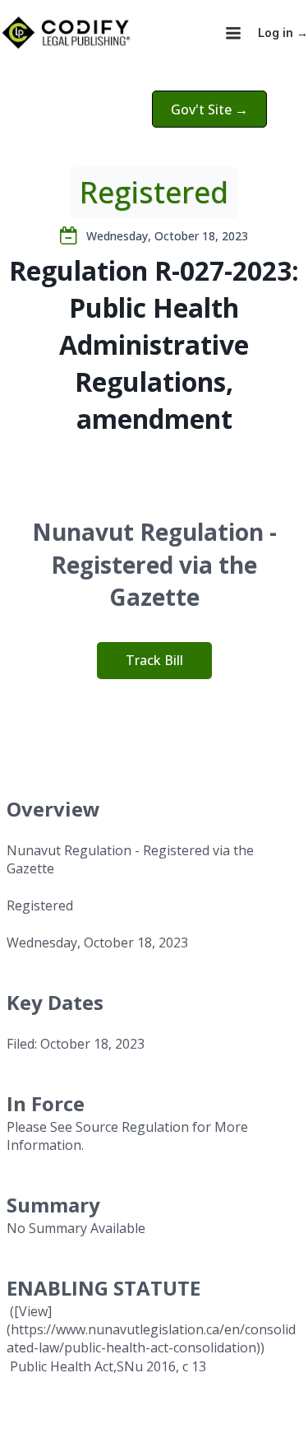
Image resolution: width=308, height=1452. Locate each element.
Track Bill (154, 660)
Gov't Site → (209, 109)
